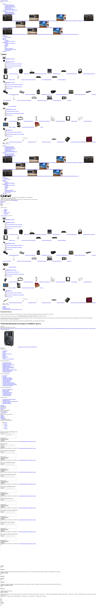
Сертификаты (5, 356)
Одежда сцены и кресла (9, 8)
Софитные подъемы (6, 402)
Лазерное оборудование (7, 379)
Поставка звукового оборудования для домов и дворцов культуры (38, 328)
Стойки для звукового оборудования (10, 369)
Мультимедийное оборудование (11, 9)
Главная (4, 306)
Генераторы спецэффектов (8, 378)
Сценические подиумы (7, 394)
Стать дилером (8, 37)
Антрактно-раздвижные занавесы (9, 399)
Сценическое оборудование (10, 6)
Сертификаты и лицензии (10, 43)
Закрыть (2, 578)
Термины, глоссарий (9, 48)
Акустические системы (7, 362)
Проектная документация (10, 41)
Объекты (6, 40)
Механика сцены (8, 7)
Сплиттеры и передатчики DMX (9, 383)
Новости (6, 45)
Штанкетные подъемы (7, 403)
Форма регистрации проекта (10, 49)
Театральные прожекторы (8, 385)
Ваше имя (2, 432)
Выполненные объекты (7, 353)
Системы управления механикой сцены (10, 401)
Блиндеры (5, 376)
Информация (5, 42)
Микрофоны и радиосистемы (8, 364)
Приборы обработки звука (8, 366)
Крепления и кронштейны (8, 389)
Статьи (6, 46)
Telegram (2, 415)
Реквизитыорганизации (2, 418)
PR (5, 47)
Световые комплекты (7, 380)
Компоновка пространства (10, 13)
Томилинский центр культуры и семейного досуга (12, 309)
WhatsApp (2, 416)
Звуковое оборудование (9, 4)
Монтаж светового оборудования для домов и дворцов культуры (12, 328)
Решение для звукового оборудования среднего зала (61, 328)
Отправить (2, 440)
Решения (4, 10)
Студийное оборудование (7, 370)
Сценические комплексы (7, 392)
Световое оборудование (9, 5)
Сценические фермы (7, 395)
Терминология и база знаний (8, 358)
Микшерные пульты (6, 365)
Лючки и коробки (6, 390)
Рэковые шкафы (6, 391)
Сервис (6, 44)
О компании (5, 36)
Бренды (4, 38)
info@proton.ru (15, 200)
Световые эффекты (6, 381)
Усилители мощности (7, 371)
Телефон (2, 445)
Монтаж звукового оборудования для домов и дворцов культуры (83, 328)
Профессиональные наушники (8, 367)
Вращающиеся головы (7, 377)
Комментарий (3, 438)
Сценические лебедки (7, 393)
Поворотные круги (6, 400)
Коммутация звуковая (7, 363)
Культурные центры (6, 308)
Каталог (4, 3)
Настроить (2, 572)
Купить (7, 572)
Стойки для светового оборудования (10, 384)
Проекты (4, 39)
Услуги (4, 35)
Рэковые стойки (6, 368)
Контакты (4, 51)
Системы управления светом (8, 382)
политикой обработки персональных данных (27, 441)
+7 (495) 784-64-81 (3, 215)
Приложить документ (4, 439)
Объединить (7, 585)
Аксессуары (5, 375)
